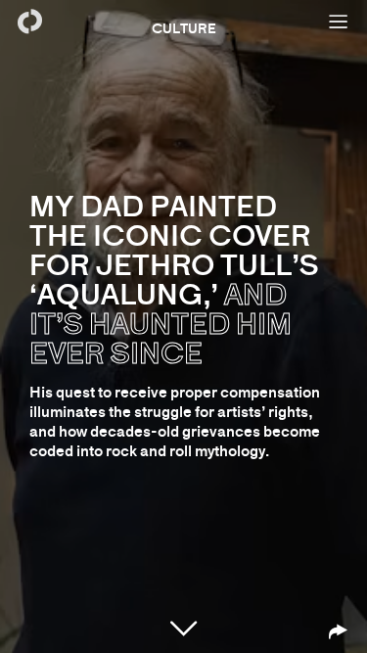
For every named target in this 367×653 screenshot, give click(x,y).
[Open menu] (337, 21)
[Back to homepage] (29, 21)
